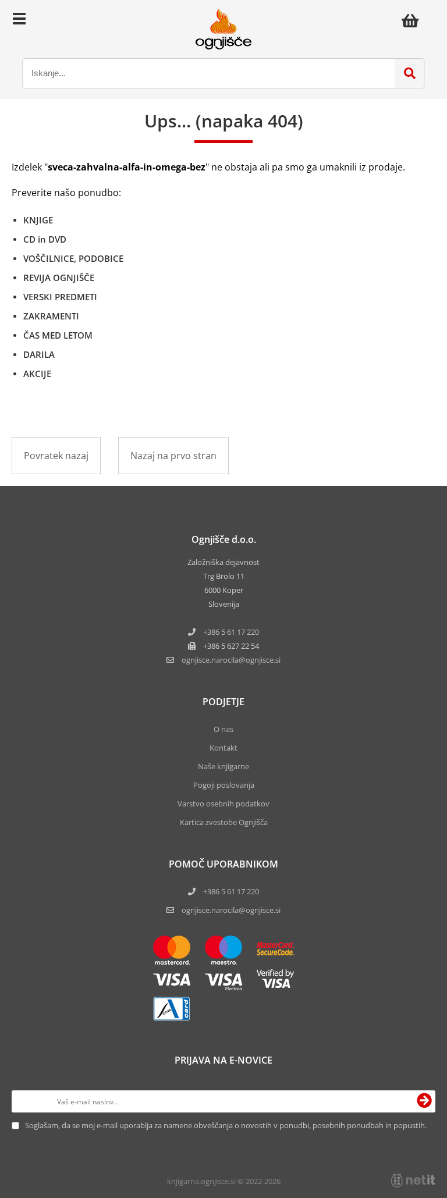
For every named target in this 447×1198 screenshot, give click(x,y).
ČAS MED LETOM (58, 335)
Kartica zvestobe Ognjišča (224, 822)
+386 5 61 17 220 (231, 632)
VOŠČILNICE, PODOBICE (73, 258)
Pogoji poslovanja (223, 785)
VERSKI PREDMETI (60, 297)
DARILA (39, 354)
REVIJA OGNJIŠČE (58, 277)
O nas (223, 729)
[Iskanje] (409, 73)
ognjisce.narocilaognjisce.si (231, 660)
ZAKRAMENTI (51, 316)
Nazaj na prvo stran (173, 455)
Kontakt (223, 747)
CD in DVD (44, 239)
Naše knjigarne (223, 766)
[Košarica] (413, 20)
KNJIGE (38, 220)
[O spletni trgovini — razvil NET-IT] (413, 1181)
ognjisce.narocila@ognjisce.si (231, 910)
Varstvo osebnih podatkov (223, 803)
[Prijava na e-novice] (424, 1101)
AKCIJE (37, 373)
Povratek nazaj (56, 455)
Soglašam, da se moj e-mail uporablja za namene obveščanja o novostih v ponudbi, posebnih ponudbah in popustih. (226, 1125)
